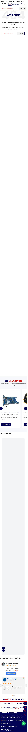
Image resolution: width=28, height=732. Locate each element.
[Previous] (1, 408)
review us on (10, 673)
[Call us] (24, 3)
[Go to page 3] (14, 695)
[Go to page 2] (13, 695)
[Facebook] (23, 1)
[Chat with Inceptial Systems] (24, 723)
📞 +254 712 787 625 (6, 723)
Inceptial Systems (12, 664)
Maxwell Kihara (11, 679)
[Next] (25, 408)
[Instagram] (21, 1)
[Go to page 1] (12, 695)
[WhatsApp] (19, 1)
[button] (3, 648)
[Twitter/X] (25, 1)
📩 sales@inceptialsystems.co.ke (9, 726)
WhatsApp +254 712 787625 (10, 1)
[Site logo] (13, 4)
